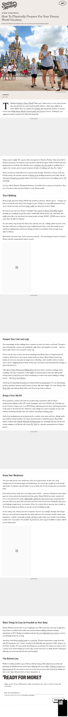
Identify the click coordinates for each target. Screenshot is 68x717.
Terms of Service (25, 695)
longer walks (30, 206)
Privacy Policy (32, 695)
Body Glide (7, 388)
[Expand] (60, 701)
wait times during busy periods (13, 178)
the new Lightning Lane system (48, 633)
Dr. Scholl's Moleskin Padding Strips (27, 422)
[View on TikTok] (17, 267)
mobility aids (38, 109)
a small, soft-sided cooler (33, 517)
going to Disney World (25, 103)
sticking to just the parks (43, 165)
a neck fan (33, 640)
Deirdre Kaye (6, 94)
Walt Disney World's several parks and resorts (28, 111)
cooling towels (23, 640)
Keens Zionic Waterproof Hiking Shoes (20, 370)
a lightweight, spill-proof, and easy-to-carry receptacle (42, 499)
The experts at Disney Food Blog (45, 211)
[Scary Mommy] (9, 5)
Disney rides (48, 411)
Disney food (34, 175)
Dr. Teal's (34, 424)
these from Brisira (18, 378)
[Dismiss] (65, 701)
